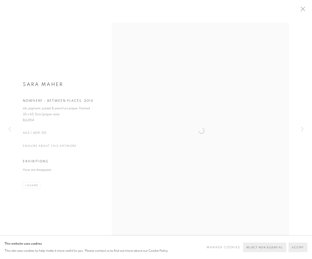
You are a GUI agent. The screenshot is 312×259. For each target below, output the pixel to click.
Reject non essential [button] (264, 247)
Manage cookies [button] (223, 247)
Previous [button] (10, 129)
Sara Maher (43, 84)
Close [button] (301, 10)
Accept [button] (298, 247)
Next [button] (302, 129)
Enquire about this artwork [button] (50, 145)
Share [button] (32, 185)
